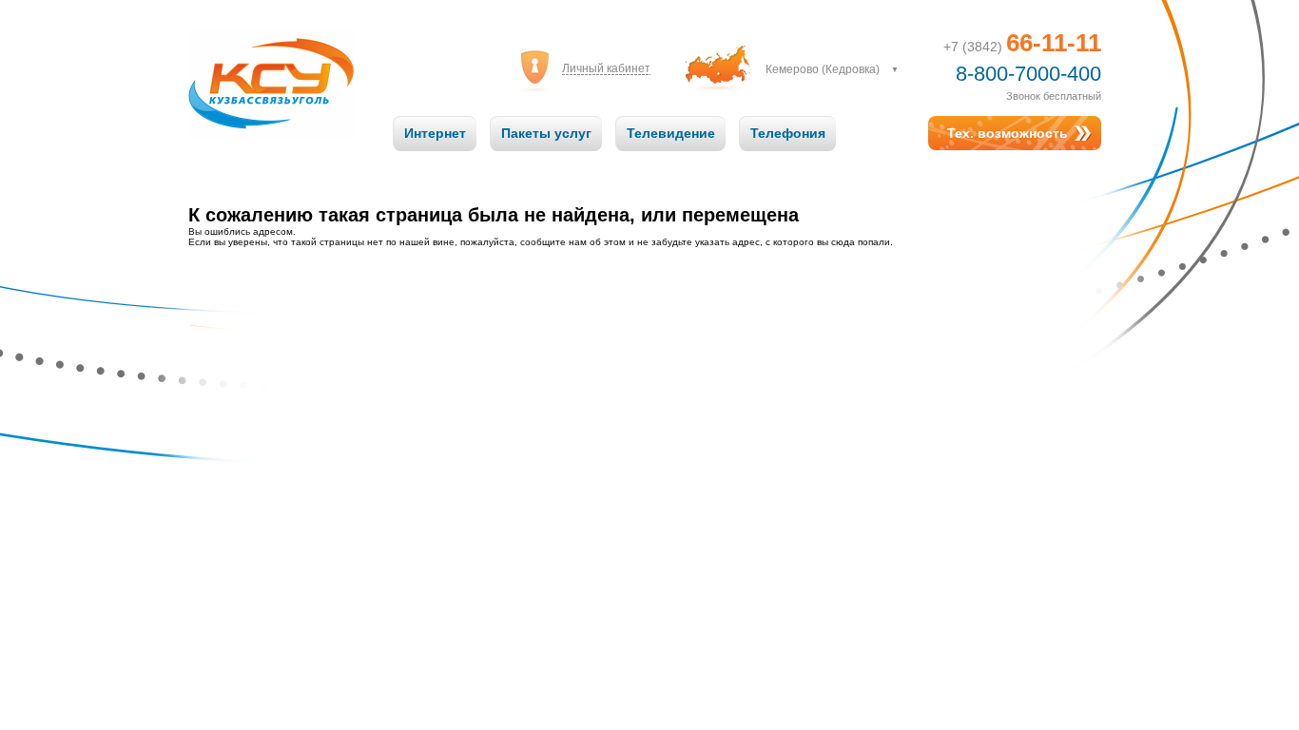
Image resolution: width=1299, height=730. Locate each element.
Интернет (435, 133)
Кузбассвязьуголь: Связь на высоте (271, 65)
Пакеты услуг (546, 133)
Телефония (787, 133)
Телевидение (671, 133)
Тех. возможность (1007, 133)
